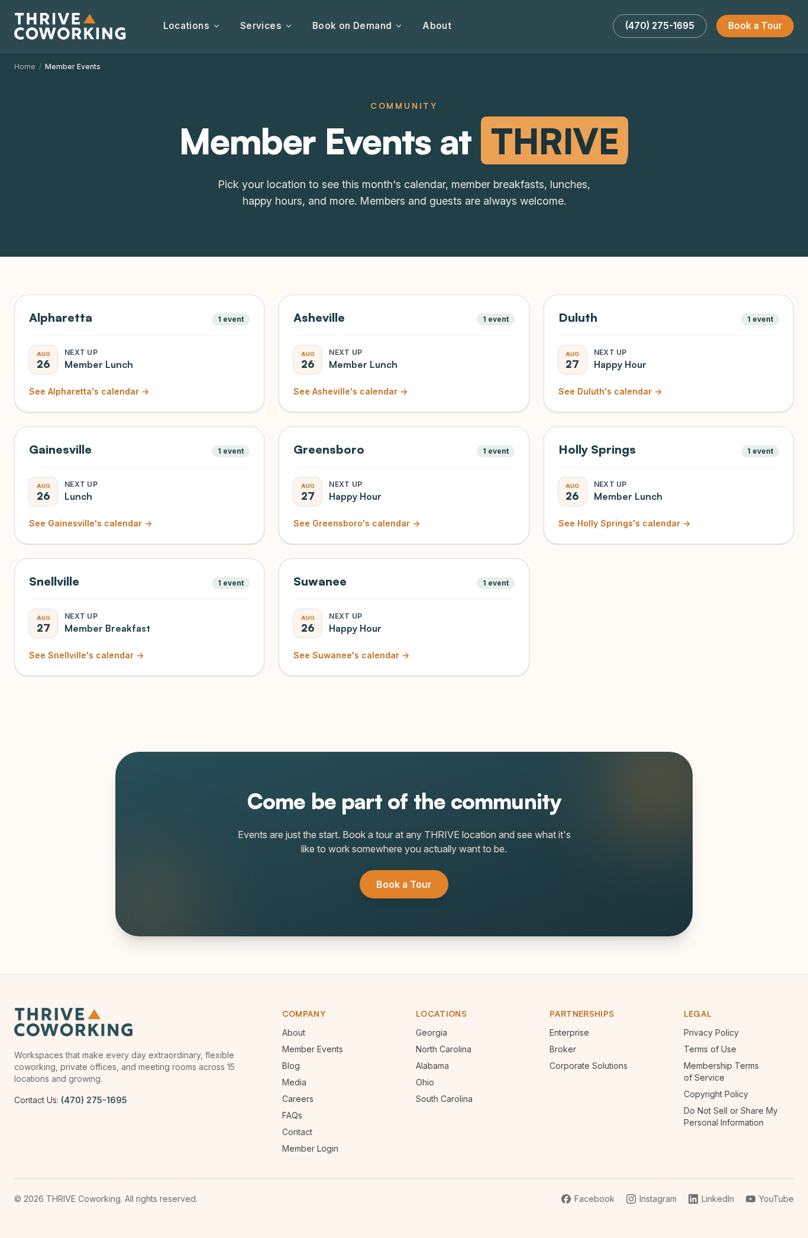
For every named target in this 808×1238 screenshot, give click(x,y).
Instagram (658, 1199)
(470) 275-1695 (94, 1100)
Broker (563, 1049)
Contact (297, 1132)
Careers (297, 1099)
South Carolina (444, 1099)
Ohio (425, 1082)
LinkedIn (718, 1199)
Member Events (312, 1049)
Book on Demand (352, 25)
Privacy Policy (711, 1032)
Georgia (431, 1032)
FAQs (292, 1115)
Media (294, 1082)
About (436, 25)
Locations (186, 25)
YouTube (776, 1199)
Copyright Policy (716, 1094)
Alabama (432, 1066)
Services (261, 25)
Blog (291, 1066)
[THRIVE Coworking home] (72, 26)
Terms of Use (710, 1049)
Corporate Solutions (589, 1066)
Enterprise (569, 1032)
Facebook (594, 1199)
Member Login (310, 1148)
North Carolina (443, 1049)
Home (24, 66)
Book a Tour (755, 25)
